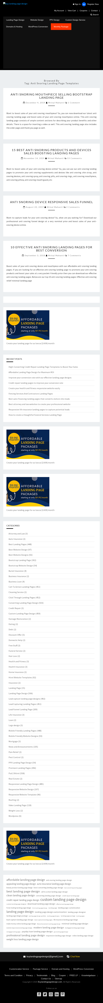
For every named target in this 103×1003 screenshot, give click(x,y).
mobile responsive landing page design (19, 928)
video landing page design (82, 935)
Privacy (29, 975)
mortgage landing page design (75, 928)
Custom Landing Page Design (22, 613)
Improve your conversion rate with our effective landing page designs (40, 377)
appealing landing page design (21, 883)
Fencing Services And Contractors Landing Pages (31, 393)
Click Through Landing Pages (22, 597)
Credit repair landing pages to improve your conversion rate (36, 383)
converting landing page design (48, 895)
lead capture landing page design (19, 920)
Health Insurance (16, 666)
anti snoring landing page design (59, 880)
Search (95, 15)
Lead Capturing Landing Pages (22, 704)
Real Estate (14, 778)
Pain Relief (14, 752)
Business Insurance (17, 576)
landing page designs (53, 916)
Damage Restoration (18, 619)
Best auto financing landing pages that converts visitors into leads (39, 398)
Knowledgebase (88, 975)
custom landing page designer (16, 904)
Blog (53, 975)
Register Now (93, 4)
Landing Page (15, 688)
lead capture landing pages (43, 920)
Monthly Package (61, 27)
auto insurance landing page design (54, 883)
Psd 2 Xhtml (14, 773)
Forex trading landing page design (18, 908)
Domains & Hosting (14, 27)
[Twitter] (45, 994)
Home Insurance (16, 672)
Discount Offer (15, 634)
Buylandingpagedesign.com (50, 982)
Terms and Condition (13, 975)
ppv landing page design (61, 932)
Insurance (13, 682)
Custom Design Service (75, 20)
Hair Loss (13, 656)
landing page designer (77, 912)
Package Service (40, 969)
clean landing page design (20, 895)
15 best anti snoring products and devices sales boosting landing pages (51, 151)
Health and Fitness (17, 661)
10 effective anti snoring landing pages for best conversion (51, 248)
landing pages (80, 916)
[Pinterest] (63, 994)
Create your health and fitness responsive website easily (34, 388)
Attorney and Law (17, 533)
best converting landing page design (48, 887)
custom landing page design (63, 899)
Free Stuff (13, 645)
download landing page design (41, 904)
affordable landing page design (25, 880)
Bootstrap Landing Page (20, 560)
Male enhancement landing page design (48, 924)
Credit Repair (15, 608)
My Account (59, 10)
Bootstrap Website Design (21, 565)
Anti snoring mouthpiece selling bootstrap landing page (51, 96)
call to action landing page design (54, 892)
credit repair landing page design (22, 900)
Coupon (62, 975)
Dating (12, 624)
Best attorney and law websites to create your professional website (39, 404)
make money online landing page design (21, 924)
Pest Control (15, 757)
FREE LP (73, 975)
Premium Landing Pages (20, 768)
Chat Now (75, 956)
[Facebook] (39, 994)
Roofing (12, 800)
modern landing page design (48, 927)
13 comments (74, 158)
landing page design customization (51, 912)
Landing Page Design (15, 20)
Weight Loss (14, 810)
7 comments (74, 255)
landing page (52, 908)
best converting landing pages (73, 888)
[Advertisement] (51, 50)
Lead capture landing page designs (24, 698)
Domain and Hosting (60, 969)
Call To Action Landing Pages (22, 586)
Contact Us (46, 978)
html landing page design (39, 908)
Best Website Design (18, 549)
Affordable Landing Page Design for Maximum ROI (31, 372)
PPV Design (54, 20)
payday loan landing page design (37, 931)
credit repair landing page (70, 896)
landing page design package (17, 916)
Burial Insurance (16, 571)
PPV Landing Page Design (20, 762)
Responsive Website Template (22, 794)
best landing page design (23, 891)
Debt (11, 629)
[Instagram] (51, 994)
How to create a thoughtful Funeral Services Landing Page (35, 415)
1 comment (74, 102)
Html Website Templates (20, 677)
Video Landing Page (17, 805)
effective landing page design (64, 904)
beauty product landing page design (19, 888)
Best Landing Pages (18, 544)
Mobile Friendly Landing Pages (22, 730)
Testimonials (42, 975)
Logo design (14, 725)
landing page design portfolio (37, 916)
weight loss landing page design (22, 939)
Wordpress (13, 816)
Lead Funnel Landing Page (20, 709)
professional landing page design (25, 935)
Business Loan (15, 581)
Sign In (78, 4)
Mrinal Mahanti (56, 102)
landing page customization (69, 908)
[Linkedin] (57, 994)
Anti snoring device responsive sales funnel (51, 202)
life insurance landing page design (66, 920)
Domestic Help (15, 640)
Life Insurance (15, 714)
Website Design (37, 20)
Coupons (83, 10)
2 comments (73, 207)
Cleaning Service (16, 592)
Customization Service (19, 969)
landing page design (20, 911)
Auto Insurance (15, 539)
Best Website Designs (18, 555)
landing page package (68, 916)
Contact (94, 10)
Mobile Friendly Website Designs (23, 736)
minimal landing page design (75, 923)
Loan (11, 720)
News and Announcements (21, 746)
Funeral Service (15, 651)
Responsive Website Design (21, 789)
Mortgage (13, 741)
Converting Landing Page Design (23, 603)
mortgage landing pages (13, 932)
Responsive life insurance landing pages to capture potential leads (39, 409)
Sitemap (58, 978)
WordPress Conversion (38, 27)
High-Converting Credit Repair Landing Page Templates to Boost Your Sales (43, 367)
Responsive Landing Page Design (23, 784)
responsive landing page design (58, 935)
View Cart (72, 10)
